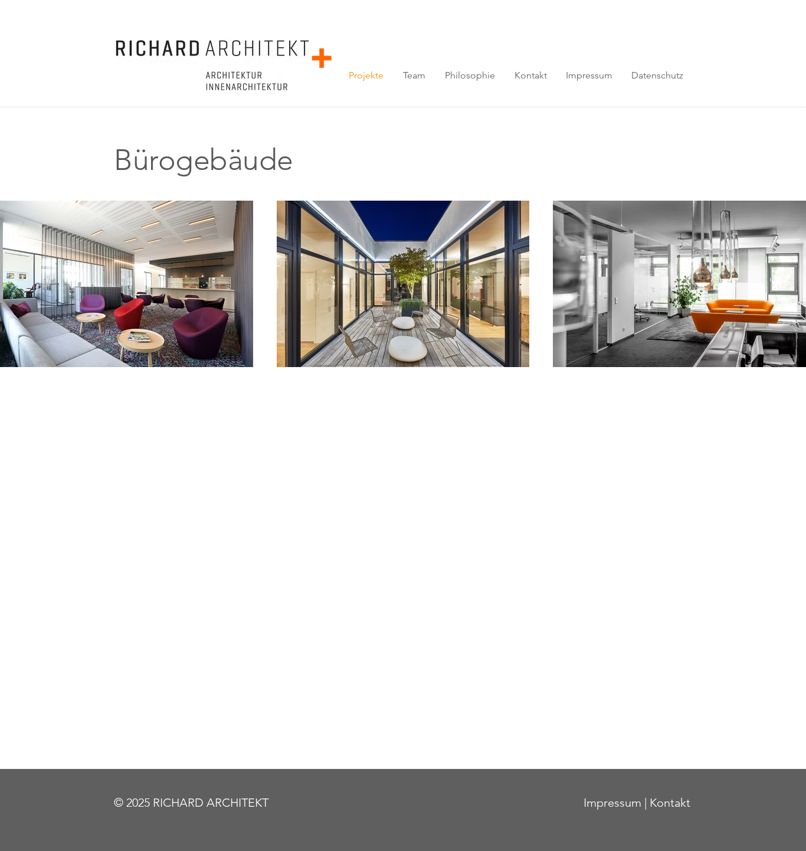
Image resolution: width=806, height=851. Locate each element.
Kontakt (670, 803)
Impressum (612, 803)
